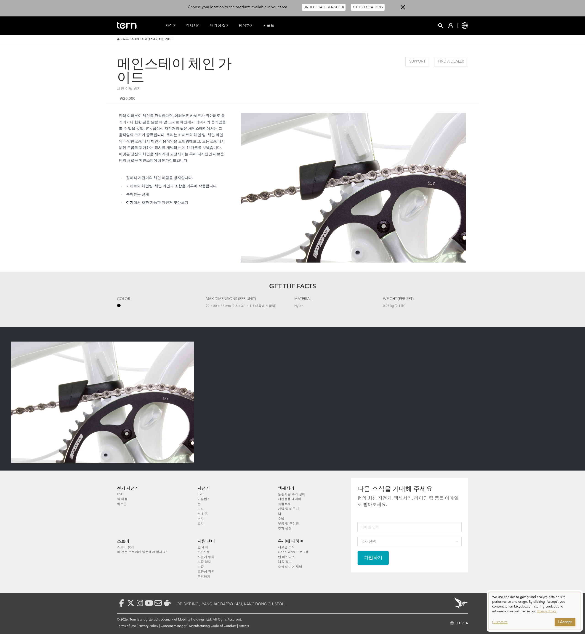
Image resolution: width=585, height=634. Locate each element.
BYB (200, 494)
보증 (200, 566)
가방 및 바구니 (288, 508)
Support (417, 61)
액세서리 (193, 25)
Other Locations (368, 7)
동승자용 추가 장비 (291, 494)
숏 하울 (202, 514)
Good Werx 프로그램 (293, 552)
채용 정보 (285, 561)
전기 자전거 (128, 488)
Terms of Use (126, 626)
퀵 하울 (122, 499)
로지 (200, 523)
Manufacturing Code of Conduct (212, 626)
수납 (281, 518)
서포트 (268, 25)
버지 (200, 518)
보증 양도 (204, 561)
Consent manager (173, 626)
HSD (120, 494)
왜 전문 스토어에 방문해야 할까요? (142, 552)
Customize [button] (500, 622)
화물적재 (284, 504)
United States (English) (324, 7)
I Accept (565, 622)
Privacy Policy (148, 626)
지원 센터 (206, 541)
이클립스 (203, 499)
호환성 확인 (205, 571)
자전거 (171, 25)
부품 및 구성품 (288, 523)
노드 (200, 508)
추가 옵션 (285, 528)
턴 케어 (202, 547)
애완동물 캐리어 (289, 499)
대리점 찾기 (220, 25)
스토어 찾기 (125, 547)
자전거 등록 (205, 557)
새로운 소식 (286, 547)
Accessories (132, 39)
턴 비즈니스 (286, 557)
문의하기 (203, 576)
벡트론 (122, 504)
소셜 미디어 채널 (290, 566)
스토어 (123, 541)
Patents (244, 626)
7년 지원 (203, 552)
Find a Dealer (451, 61)
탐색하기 (246, 25)
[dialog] (534, 610)
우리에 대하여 (291, 541)
